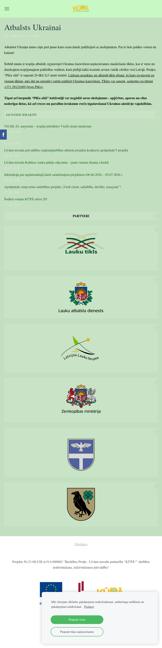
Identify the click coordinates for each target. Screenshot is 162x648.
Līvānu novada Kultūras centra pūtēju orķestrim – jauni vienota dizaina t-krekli (56, 162)
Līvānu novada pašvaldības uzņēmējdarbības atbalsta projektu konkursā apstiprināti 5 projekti (66, 150)
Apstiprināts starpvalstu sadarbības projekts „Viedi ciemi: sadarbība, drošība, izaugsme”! (62, 186)
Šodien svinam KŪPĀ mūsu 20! (25, 199)
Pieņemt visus (77, 619)
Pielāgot (89, 607)
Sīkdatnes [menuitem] (81, 544)
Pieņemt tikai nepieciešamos (77, 632)
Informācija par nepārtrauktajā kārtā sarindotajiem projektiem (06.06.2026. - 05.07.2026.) (63, 174)
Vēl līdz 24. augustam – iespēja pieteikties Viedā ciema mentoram (47, 126)
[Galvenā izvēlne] (7, 9)
